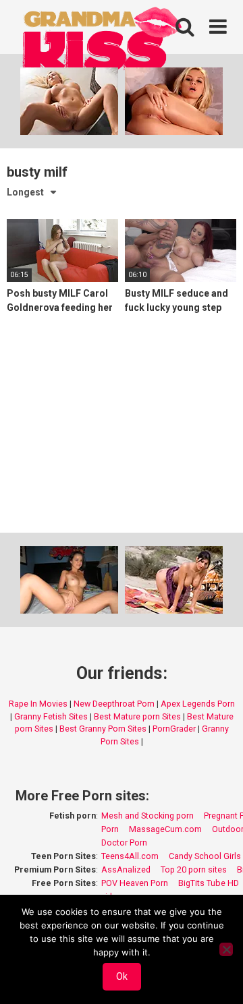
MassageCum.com (165, 829)
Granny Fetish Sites (51, 716)
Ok (122, 976)
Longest (25, 192)
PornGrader (174, 729)
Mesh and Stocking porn (147, 815)
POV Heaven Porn (134, 883)
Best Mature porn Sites (137, 716)
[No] (226, 949)
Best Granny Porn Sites (102, 729)
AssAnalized (126, 869)
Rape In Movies (38, 704)
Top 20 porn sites (194, 869)
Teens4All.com (130, 856)
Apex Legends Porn (198, 704)
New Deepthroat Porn (114, 704)
